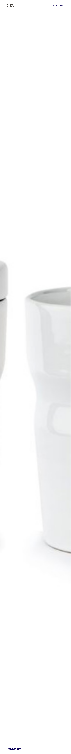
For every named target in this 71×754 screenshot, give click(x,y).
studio (57, 5)
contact (61, 5)
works (53, 5)
